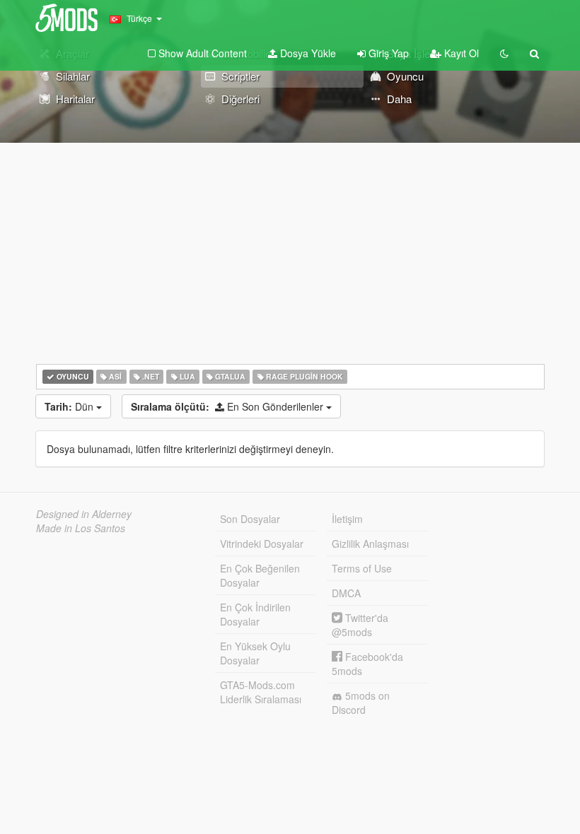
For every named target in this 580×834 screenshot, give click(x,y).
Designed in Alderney (84, 514)
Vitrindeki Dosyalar (261, 543)
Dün (70, 406)
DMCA (346, 593)
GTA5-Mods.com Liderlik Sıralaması (260, 692)
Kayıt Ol (460, 53)
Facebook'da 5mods (367, 664)
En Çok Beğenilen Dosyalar (260, 575)
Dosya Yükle (306, 53)
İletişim (347, 519)
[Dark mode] (504, 53)
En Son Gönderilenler (228, 406)
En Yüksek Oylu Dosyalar (255, 653)
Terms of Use (362, 568)
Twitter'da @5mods (360, 625)
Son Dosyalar (250, 519)
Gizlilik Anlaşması (370, 543)
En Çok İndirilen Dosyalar (255, 614)
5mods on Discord (361, 702)
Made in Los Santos (80, 528)
